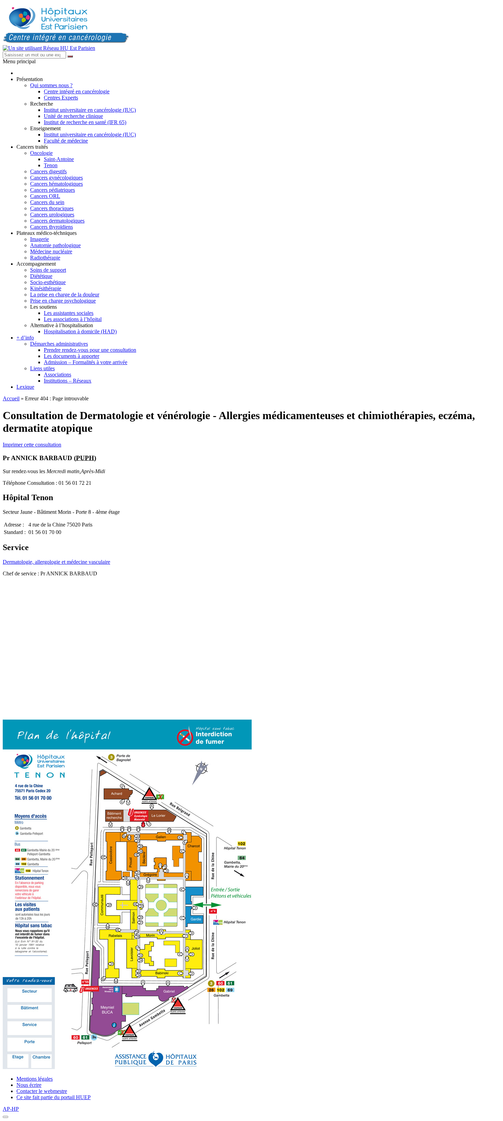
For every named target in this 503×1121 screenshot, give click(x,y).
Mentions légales (34, 1079)
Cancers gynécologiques (56, 178)
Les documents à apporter (71, 356)
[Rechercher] (70, 56)
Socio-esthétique (48, 282)
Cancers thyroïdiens (51, 227)
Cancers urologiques (52, 214)
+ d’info (25, 338)
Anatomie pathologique (55, 245)
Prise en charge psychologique (63, 301)
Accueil (11, 398)
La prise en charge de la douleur (64, 294)
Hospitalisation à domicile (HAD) (80, 331)
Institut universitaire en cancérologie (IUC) (90, 110)
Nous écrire (28, 1085)
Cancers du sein (47, 202)
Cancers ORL (45, 196)
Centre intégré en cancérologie (76, 91)
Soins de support (48, 270)
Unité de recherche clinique (73, 116)
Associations (57, 374)
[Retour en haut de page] (5, 1117)
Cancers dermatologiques (57, 221)
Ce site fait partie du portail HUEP (53, 1097)
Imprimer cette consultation (32, 445)
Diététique (41, 276)
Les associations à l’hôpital (73, 319)
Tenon (50, 165)
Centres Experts (61, 98)
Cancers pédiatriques (52, 190)
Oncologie (41, 153)
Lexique (25, 387)
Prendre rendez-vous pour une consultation (90, 350)
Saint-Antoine (59, 159)
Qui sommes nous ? (51, 85)
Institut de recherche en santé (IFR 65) (85, 122)
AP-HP (11, 1109)
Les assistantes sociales (68, 313)
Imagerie (39, 239)
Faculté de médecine (66, 141)
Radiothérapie (45, 258)
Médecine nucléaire (51, 251)
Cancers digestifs (48, 171)
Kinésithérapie (45, 288)
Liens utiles (42, 368)
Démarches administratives (59, 344)
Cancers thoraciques (52, 208)
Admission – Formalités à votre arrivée (85, 362)
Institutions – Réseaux (67, 381)
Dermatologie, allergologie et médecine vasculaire (56, 562)
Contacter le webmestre (41, 1091)
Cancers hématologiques (56, 184)
